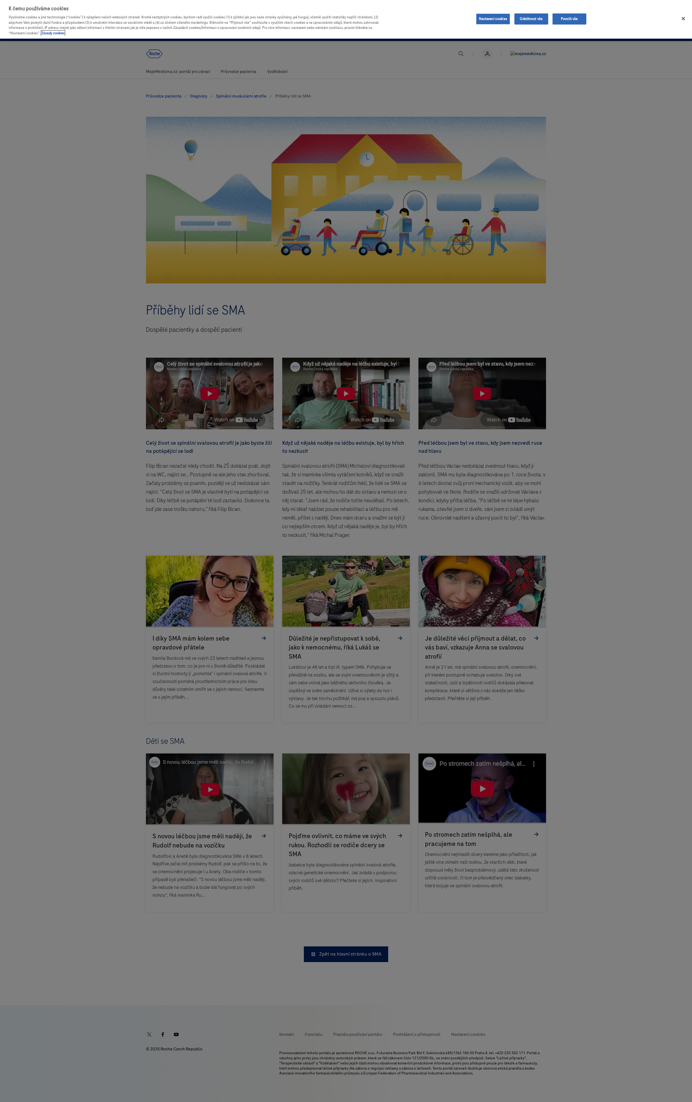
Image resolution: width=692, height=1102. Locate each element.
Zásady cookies (53, 33)
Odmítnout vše (531, 18)
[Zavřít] (683, 19)
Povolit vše (569, 18)
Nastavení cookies (493, 18)
